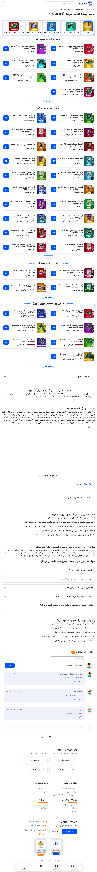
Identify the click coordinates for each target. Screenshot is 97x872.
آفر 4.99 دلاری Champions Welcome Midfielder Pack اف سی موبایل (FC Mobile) (23, 175)
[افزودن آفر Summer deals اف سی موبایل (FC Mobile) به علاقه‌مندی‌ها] (45, 200)
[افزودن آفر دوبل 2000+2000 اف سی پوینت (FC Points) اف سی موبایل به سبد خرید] (53, 342)
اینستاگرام (44, 808)
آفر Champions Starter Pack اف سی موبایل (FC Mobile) (70, 188)
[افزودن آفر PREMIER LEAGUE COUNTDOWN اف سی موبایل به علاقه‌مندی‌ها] (45, 114)
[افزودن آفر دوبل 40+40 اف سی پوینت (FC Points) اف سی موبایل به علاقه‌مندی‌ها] (93, 309)
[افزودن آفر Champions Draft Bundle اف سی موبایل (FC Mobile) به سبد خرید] (6, 132)
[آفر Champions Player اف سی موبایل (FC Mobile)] (41, 233)
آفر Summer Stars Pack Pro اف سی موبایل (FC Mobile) (70, 217)
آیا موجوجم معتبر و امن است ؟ (81, 570)
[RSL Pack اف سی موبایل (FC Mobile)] (41, 146)
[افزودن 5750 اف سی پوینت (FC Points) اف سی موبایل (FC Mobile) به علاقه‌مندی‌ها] (45, 73)
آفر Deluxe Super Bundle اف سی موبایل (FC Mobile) (24, 217)
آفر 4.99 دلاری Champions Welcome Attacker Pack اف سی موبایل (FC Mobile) (23, 247)
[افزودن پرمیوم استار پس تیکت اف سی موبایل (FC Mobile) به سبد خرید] (6, 273)
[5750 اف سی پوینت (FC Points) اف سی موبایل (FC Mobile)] (41, 77)
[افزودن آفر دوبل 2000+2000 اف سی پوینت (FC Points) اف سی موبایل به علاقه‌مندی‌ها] (93, 338)
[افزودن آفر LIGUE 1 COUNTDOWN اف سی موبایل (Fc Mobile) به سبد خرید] (53, 118)
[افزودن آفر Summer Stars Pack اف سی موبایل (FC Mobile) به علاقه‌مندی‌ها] (93, 128)
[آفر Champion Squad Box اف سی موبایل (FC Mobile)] (89, 146)
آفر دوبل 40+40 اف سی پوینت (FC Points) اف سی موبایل (72, 312)
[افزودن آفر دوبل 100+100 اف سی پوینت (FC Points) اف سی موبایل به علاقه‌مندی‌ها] (45, 309)
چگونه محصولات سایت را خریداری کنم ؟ (77, 579)
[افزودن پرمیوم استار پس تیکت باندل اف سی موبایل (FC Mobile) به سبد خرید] (6, 287)
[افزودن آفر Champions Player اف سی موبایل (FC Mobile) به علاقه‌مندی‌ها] (45, 228)
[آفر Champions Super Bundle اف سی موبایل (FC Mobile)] (89, 175)
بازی (89, 9)
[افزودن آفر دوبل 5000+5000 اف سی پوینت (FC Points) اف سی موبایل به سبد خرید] (6, 342)
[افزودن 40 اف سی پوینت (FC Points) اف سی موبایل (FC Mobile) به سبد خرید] (53, 48)
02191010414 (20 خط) (37, 826)
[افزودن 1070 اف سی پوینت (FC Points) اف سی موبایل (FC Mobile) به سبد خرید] (6, 63)
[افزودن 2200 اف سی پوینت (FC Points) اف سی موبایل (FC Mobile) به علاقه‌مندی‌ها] (93, 73)
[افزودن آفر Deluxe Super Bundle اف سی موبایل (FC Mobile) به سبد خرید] (6, 218)
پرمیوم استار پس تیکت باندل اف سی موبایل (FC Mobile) (22, 286)
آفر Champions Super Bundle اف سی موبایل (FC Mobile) (70, 174)
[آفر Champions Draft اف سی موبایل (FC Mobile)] (89, 247)
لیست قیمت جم (42, 795)
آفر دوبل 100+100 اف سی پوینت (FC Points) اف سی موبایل (24, 312)
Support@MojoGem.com (34, 830)
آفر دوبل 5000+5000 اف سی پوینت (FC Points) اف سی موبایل (23, 340)
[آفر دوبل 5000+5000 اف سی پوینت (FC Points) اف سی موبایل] (41, 342)
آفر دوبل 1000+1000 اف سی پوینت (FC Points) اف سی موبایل (23, 326)
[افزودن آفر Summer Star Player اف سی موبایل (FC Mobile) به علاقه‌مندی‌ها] (93, 228)
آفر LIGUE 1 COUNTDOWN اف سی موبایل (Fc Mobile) (71, 116)
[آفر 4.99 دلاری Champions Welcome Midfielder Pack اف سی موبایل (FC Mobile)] (41, 175)
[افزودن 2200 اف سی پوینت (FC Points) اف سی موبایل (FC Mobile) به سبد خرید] (53, 77)
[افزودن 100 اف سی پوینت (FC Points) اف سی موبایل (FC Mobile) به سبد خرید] (6, 48)
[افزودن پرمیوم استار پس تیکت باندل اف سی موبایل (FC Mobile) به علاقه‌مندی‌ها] (45, 283)
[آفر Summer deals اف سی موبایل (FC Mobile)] (41, 204)
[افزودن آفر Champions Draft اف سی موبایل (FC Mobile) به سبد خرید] (53, 247)
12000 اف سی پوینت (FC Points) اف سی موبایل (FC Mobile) (71, 90)
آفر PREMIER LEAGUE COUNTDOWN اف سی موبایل (22, 116)
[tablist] (48, 28)
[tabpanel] (48, 203)
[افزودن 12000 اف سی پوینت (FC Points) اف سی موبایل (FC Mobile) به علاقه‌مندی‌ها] (93, 88)
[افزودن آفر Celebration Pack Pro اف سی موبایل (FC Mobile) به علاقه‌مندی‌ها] (45, 157)
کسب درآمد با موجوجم (69, 788)
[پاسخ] (74, 681)
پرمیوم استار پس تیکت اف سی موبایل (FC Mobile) (23, 271)
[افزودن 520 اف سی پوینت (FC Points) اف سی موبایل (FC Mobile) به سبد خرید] (53, 63)
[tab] (87, 28)
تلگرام (46, 805)
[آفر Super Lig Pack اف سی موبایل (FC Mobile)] (89, 161)
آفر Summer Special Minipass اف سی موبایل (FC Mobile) (71, 271)
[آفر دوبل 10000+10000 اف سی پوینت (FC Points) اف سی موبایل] (89, 356)
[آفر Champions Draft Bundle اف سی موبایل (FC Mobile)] (41, 132)
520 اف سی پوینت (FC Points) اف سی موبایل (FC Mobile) (70, 61)
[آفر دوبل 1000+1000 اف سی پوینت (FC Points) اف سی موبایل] (41, 328)
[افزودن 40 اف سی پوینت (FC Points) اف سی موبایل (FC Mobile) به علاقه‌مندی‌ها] (93, 44)
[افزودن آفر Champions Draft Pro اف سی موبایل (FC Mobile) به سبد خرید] (6, 189)
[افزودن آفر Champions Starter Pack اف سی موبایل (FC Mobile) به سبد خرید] (53, 189)
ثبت (10, 665)
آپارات (46, 811)
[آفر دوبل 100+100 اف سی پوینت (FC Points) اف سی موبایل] (41, 313)
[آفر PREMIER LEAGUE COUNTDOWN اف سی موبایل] (41, 118)
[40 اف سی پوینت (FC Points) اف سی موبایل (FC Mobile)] (89, 49)
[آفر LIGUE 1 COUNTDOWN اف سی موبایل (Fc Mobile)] (89, 118)
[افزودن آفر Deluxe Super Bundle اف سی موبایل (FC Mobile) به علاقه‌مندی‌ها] (45, 214)
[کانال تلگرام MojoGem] (46, 834)
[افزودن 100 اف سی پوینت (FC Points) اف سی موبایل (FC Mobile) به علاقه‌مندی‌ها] (45, 44)
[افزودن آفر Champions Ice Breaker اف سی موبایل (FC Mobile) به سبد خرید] (53, 204)
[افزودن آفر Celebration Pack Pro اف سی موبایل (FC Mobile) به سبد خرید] (6, 161)
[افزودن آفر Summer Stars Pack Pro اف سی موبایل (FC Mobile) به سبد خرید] (53, 218)
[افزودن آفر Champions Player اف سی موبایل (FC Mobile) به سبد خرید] (6, 232)
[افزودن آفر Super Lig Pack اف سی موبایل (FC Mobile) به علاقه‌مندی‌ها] (93, 157)
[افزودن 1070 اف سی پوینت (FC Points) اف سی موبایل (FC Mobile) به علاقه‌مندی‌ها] (45, 59)
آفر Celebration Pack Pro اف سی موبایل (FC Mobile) (24, 159)
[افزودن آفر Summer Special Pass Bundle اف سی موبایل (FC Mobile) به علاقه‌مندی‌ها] (93, 283)
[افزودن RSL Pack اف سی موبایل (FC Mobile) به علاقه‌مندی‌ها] (45, 142)
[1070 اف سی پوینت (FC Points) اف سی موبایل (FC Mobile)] (41, 63)
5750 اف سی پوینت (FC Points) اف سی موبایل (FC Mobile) (23, 76)
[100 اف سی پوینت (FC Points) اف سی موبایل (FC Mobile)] (41, 49)
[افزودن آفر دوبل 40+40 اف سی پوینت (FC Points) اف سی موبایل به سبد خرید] (53, 313)
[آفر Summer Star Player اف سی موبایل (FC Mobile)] (89, 233)
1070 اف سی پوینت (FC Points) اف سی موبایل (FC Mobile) (22, 61)
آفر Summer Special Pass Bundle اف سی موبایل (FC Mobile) (71, 286)
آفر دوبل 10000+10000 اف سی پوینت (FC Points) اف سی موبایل (70, 355)
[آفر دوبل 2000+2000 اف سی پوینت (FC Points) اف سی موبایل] (89, 342)
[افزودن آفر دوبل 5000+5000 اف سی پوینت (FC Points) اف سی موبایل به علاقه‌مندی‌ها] (45, 338)
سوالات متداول (72, 792)
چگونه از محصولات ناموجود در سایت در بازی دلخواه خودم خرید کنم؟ (66, 605)
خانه (94, 9)
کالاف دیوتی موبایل (71, 805)
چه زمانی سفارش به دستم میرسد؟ (80, 587)
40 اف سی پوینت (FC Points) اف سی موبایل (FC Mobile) (71, 47)
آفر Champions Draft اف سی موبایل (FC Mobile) (71, 246)
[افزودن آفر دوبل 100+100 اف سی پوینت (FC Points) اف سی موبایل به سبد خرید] (6, 313)
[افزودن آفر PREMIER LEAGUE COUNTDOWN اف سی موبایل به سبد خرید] (6, 118)
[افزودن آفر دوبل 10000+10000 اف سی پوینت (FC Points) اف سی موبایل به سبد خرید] (53, 356)
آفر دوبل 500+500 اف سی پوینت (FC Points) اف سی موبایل (71, 326)
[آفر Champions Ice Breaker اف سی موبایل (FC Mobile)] (89, 204)
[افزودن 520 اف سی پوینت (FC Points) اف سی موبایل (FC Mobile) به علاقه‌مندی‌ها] (93, 59)
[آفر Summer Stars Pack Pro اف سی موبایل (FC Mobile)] (89, 218)
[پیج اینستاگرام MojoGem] (43, 834)
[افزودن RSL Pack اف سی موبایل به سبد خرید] (6, 146)
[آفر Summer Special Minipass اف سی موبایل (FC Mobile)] (89, 273)
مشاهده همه (48, 101)
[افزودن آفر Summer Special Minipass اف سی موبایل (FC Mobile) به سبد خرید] (53, 273)
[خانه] (85, 3)
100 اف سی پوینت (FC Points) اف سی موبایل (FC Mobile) (23, 47)
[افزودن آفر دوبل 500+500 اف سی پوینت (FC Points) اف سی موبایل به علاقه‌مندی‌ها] (93, 323)
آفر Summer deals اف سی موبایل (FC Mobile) (23, 202)
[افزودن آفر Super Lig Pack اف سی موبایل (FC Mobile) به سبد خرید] (53, 161)
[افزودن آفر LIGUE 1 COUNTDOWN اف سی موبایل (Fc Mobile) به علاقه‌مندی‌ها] (93, 114)
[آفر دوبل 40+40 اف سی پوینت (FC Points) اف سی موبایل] (89, 313)
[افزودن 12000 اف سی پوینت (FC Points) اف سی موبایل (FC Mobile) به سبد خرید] (53, 92)
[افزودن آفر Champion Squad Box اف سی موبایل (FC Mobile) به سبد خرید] (53, 146)
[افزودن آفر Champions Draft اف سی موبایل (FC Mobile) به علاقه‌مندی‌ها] (93, 243)
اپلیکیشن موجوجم (41, 788)
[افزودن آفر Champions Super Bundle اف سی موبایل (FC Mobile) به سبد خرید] (53, 175)
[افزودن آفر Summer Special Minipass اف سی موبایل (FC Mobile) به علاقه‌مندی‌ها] (93, 269)
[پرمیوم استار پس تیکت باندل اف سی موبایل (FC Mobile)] (41, 287)
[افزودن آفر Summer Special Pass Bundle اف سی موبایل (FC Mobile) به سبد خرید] (53, 287)
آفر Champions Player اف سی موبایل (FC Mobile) (23, 231)
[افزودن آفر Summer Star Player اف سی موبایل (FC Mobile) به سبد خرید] (53, 232)
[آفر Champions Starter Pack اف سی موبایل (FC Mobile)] (89, 189)
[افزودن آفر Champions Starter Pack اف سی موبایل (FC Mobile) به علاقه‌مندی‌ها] (93, 185)
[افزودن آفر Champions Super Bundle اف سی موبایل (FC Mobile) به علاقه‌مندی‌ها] (93, 171)
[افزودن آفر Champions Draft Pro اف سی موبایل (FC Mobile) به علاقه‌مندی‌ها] (45, 185)
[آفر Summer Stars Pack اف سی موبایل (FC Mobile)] (89, 132)
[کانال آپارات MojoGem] (40, 834)
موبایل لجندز (73, 811)
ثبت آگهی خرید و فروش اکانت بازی (65, 795)
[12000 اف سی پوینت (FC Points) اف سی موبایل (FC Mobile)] (89, 92)
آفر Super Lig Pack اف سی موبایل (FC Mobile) (70, 159)
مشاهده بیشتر (47, 737)
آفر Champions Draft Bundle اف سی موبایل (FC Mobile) (23, 131)
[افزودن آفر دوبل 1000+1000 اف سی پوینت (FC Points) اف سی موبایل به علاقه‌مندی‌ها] (45, 323)
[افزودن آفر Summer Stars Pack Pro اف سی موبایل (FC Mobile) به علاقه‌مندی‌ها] (93, 214)
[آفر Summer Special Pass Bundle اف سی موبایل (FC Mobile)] (89, 287)
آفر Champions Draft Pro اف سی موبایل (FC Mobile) (24, 188)
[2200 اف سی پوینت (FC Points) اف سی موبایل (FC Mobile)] (89, 77)
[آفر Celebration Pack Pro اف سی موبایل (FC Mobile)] (41, 161)
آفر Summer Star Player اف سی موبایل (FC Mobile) (72, 231)
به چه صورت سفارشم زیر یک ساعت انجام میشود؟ (74, 596)
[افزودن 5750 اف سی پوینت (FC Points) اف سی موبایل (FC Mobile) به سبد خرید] (6, 77)
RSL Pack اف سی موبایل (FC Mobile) (22, 145)
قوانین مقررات (69, 831)
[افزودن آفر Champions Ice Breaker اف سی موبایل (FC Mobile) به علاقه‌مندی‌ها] (93, 200)
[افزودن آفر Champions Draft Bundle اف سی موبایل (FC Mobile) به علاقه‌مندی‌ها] (45, 128)
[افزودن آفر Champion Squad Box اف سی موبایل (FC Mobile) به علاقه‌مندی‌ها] (93, 142)
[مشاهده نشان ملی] (40, 847)
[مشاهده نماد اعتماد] (56, 847)
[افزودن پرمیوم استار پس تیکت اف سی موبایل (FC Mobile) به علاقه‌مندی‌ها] (45, 269)
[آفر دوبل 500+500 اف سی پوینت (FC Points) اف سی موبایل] (89, 328)
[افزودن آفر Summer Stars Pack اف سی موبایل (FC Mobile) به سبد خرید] (53, 132)
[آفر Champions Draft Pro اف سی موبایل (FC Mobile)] (41, 189)
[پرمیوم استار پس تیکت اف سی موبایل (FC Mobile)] (41, 273)
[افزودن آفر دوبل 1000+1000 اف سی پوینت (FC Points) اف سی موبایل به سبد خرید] (6, 327)
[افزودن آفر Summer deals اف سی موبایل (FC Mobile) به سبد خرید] (6, 204)
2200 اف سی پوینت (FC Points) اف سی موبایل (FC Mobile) (70, 76)
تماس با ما (44, 792)
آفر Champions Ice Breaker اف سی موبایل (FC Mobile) (71, 202)
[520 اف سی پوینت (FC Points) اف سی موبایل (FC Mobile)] (89, 63)
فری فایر (74, 808)
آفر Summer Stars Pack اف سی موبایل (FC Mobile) (72, 131)
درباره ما (55, 831)
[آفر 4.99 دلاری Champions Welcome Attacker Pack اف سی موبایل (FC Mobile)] (41, 247)
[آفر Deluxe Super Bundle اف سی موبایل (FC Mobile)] (41, 218)
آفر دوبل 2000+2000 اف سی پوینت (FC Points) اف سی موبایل (71, 340)
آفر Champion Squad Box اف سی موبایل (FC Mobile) (71, 145)
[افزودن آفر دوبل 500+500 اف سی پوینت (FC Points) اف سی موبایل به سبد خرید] (53, 327)
